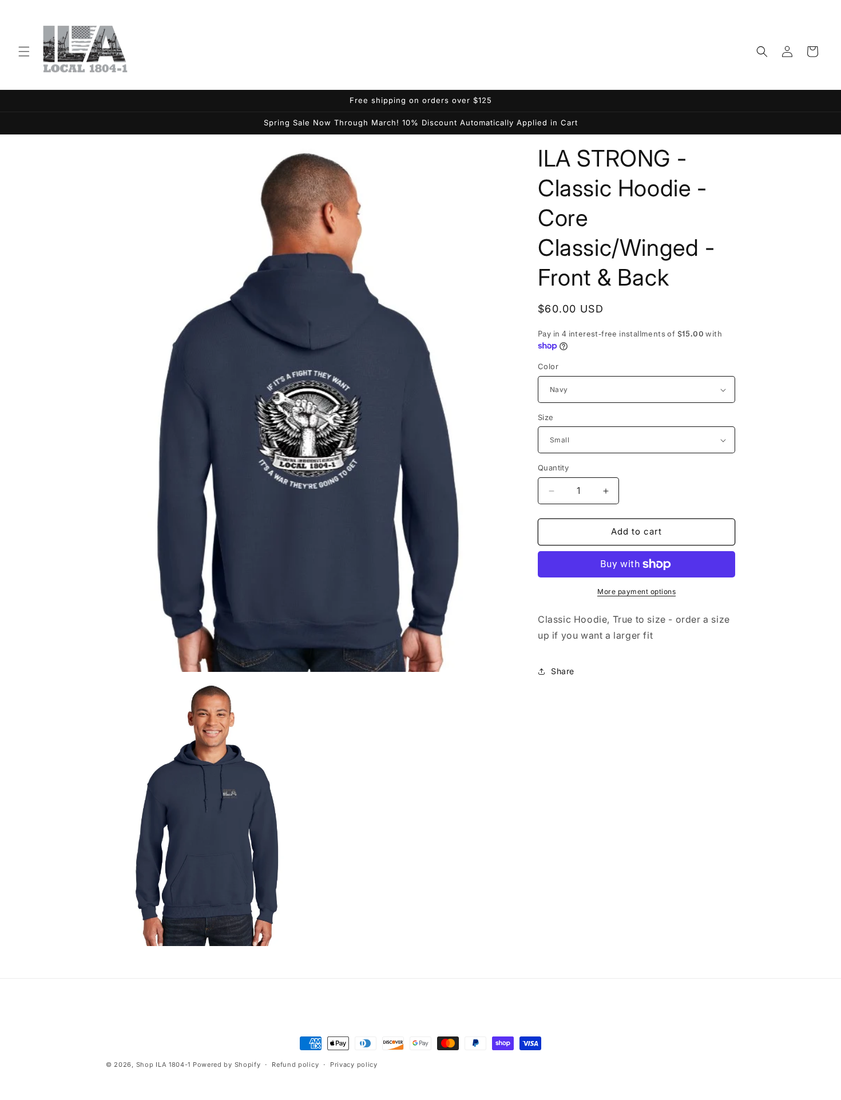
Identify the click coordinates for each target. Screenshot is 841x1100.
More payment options (636, 591)
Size (546, 417)
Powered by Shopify (227, 1065)
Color (548, 366)
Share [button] (562, 671)
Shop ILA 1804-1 (163, 1065)
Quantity (553, 468)
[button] (24, 51)
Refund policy (295, 1064)
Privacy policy (354, 1064)
